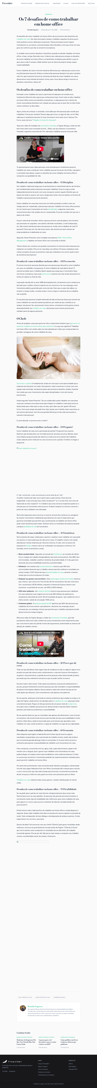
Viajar (65, 3)
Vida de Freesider (78, 3)
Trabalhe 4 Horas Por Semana (44, 120)
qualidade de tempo (59, 997)
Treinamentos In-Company (46, 1075)
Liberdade (56, 3)
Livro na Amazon (43, 1069)
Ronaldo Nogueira (35, 1006)
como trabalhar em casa (25, 997)
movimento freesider (48, 126)
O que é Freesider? (43, 1063)
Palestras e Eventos (44, 1072)
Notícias (91, 3)
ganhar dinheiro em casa (43, 997)
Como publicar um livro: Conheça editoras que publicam (69, 1042)
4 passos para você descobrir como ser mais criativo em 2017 (47, 1042)
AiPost (71, 1063)
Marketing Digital (42, 3)
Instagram (12, 1071)
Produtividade (26, 3)
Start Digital (72, 1066)
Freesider (7, 3)
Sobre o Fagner (42, 1066)
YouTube (4, 1071)
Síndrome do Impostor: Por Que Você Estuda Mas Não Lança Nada (26, 1042)
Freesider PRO (73, 1069)
